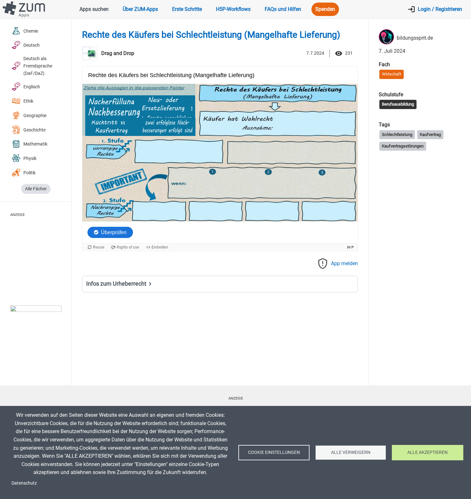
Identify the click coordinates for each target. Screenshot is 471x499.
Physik (30, 158)
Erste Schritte (187, 9)
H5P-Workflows (233, 9)
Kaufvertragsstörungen (403, 146)
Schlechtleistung (397, 134)
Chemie (30, 31)
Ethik (28, 101)
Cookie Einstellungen (274, 452)
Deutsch (31, 45)
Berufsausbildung (398, 104)
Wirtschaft (391, 74)
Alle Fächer (36, 189)
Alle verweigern (350, 452)
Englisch (31, 87)
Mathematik (35, 144)
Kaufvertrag (430, 134)
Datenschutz (24, 483)
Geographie (34, 115)
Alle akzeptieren (427, 452)
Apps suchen (94, 9)
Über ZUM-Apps (140, 9)
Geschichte (34, 130)
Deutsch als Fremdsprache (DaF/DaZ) (37, 66)
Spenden (325, 9)
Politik (29, 173)
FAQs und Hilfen (283, 9)
